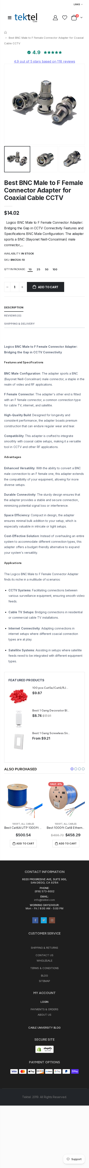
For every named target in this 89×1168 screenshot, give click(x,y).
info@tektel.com (44, 899)
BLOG (44, 975)
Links (77, 4)
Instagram (52, 920)
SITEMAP (44, 981)
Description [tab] (13, 307)
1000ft (16, 824)
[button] (72, 768)
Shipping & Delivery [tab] (19, 323)
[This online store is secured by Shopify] (44, 1049)
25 (38, 269)
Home (5, 32)
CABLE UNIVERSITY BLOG (44, 1027)
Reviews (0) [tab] (12, 315)
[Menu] (9, 17)
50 (46, 269)
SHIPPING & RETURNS (44, 947)
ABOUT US (44, 1014)
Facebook (35, 920)
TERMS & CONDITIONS (44, 968)
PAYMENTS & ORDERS (44, 1009)
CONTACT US (44, 955)
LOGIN (45, 1001)
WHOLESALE (44, 960)
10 (30, 269)
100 (55, 269)
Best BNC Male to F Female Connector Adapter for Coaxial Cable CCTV (43, 190)
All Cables (27, 824)
